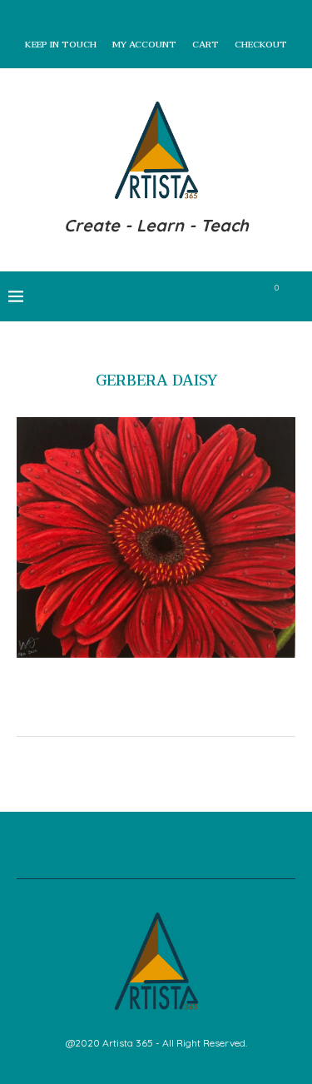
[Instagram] (194, 296)
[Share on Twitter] (161, 710)
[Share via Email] (196, 710)
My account (144, 44)
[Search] (295, 296)
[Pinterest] (211, 296)
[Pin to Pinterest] (179, 710)
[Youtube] (229, 296)
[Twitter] (176, 296)
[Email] (246, 296)
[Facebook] (159, 296)
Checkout (261, 44)
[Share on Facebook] (144, 710)
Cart (205, 44)
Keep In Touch (61, 44)
